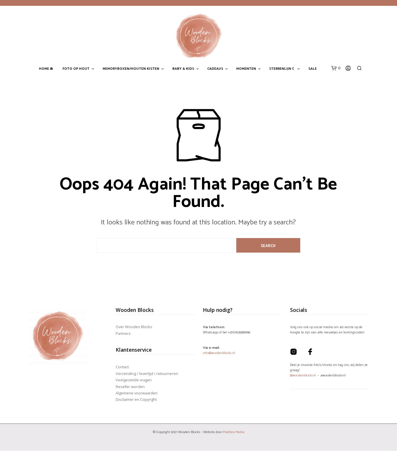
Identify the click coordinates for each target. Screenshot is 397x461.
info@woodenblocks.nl (219, 353)
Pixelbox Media (233, 432)
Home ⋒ (46, 69)
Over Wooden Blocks (134, 326)
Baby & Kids (183, 69)
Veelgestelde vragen (134, 380)
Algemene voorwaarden (137, 393)
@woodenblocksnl (303, 375)
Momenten (246, 69)
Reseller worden (130, 386)
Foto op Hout (76, 69)
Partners (123, 333)
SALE (312, 69)
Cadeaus (215, 69)
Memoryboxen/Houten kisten (131, 69)
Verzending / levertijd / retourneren (147, 373)
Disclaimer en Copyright (136, 399)
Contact (122, 366)
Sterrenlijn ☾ (282, 69)
